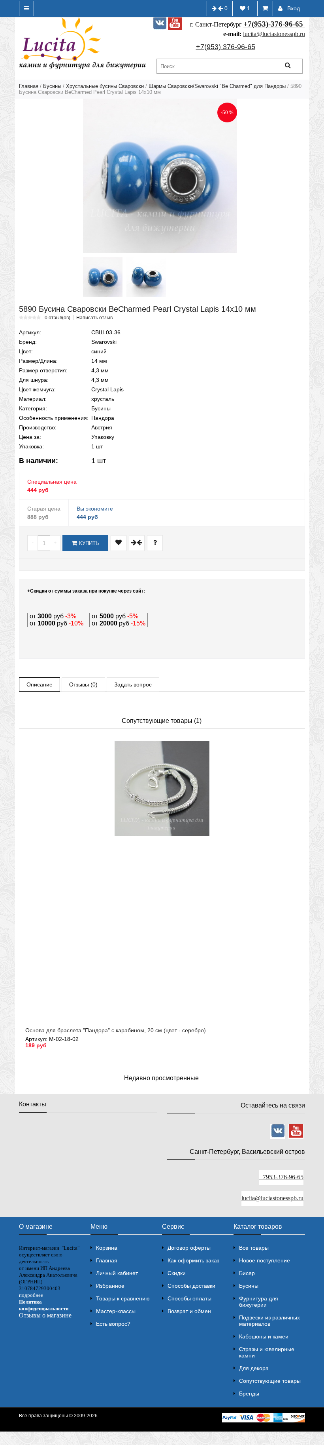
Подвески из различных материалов (269, 1320)
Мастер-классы (116, 1311)
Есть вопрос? (113, 1324)
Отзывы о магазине (45, 1315)
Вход (293, 8)
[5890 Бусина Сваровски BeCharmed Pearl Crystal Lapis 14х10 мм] (160, 176)
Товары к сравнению (123, 1298)
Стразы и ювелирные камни (266, 1352)
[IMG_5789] (102, 277)
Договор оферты (189, 1248)
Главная (28, 86)
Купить (89, 543)
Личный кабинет (117, 1273)
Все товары (254, 1248)
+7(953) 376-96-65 (225, 47)
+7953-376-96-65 (281, 1177)
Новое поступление (264, 1260)
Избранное (110, 1286)
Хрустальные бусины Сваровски (105, 86)
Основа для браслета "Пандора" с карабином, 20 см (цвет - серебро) (115, 1030)
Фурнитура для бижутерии (258, 1301)
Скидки (177, 1273)
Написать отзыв (94, 317)
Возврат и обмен (189, 1311)
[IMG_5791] (146, 277)
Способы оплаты (189, 1298)
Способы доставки (191, 1286)
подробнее (31, 1295)
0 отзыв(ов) (57, 317)
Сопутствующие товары (270, 1381)
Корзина (106, 1248)
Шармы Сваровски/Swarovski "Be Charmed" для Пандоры (217, 86)
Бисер (247, 1273)
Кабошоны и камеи (263, 1336)
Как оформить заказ (193, 1260)
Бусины (52, 86)
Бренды (249, 1393)
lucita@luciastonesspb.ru (274, 34)
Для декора (254, 1368)
